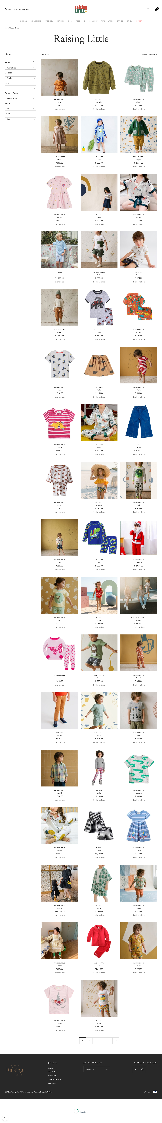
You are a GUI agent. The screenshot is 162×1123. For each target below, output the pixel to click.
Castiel (99, 275)
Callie (59, 563)
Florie (139, 390)
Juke (59, 620)
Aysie (138, 505)
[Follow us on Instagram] (142, 1069)
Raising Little (11, 68)
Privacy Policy (52, 1083)
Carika (99, 217)
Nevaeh (59, 850)
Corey (99, 1023)
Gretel (59, 332)
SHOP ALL (23, 21)
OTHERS (129, 21)
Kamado (99, 102)
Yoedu (59, 272)
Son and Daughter (138, 617)
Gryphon (139, 160)
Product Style (11, 93)
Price (7, 103)
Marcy (59, 160)
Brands (8, 62)
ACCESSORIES (81, 21)
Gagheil (138, 332)
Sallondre (139, 563)
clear (33, 62)
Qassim (59, 447)
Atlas (59, 102)
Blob (99, 966)
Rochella (59, 678)
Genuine (138, 275)
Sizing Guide (51, 1072)
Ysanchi (59, 793)
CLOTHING (60, 21)
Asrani (99, 678)
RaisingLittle (59, 99)
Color (7, 113)
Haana (139, 447)
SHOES (69, 21)
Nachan (138, 217)
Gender (8, 72)
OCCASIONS (93, 21)
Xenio (59, 505)
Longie (99, 332)
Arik (99, 563)
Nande (99, 447)
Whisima (59, 908)
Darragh (138, 678)
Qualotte (139, 793)
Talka (99, 390)
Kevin (59, 390)
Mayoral (138, 272)
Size (7, 83)
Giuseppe (99, 505)
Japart (59, 275)
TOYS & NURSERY (107, 21)
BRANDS (120, 21)
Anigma (99, 160)
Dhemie (138, 102)
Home (7, 28)
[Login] (148, 9)
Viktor (139, 445)
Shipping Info (52, 1075)
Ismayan (138, 620)
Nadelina (59, 217)
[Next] (115, 1040)
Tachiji (99, 908)
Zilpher (99, 793)
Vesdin (139, 735)
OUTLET (139, 21)
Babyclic (99, 387)
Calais (139, 908)
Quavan (59, 1023)
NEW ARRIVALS (36, 21)
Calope (139, 850)
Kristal (99, 620)
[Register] (107, 1069)
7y (8, 88)
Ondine (59, 966)
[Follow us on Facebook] (136, 1069)
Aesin (99, 850)
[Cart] (156, 9)
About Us (50, 1068)
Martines (59, 735)
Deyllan (99, 735)
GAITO (139, 966)
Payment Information (54, 1079)
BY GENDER (49, 21)
